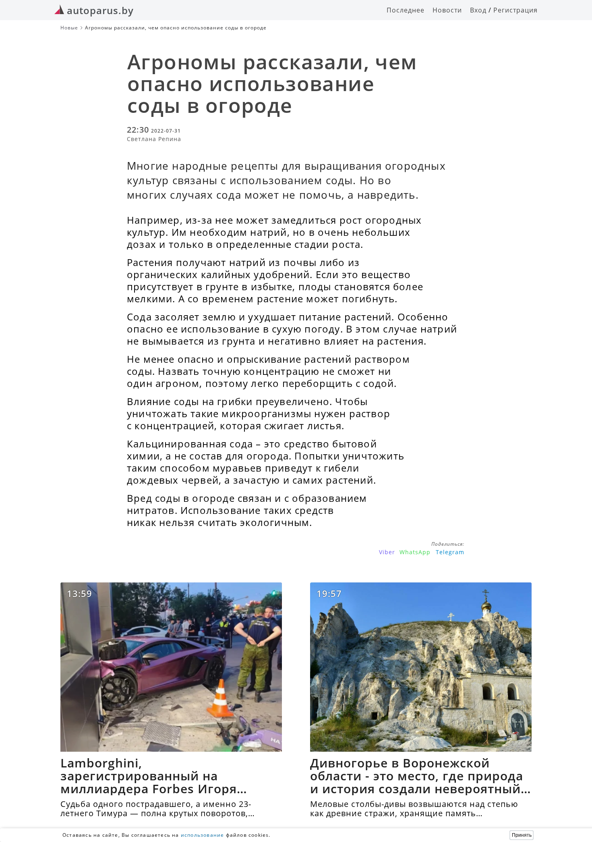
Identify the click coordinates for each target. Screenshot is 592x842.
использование (202, 835)
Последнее (405, 10)
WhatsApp (415, 552)
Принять (522, 835)
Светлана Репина (154, 139)
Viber (387, 552)
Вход (478, 10)
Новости (447, 10)
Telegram (450, 552)
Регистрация (515, 10)
